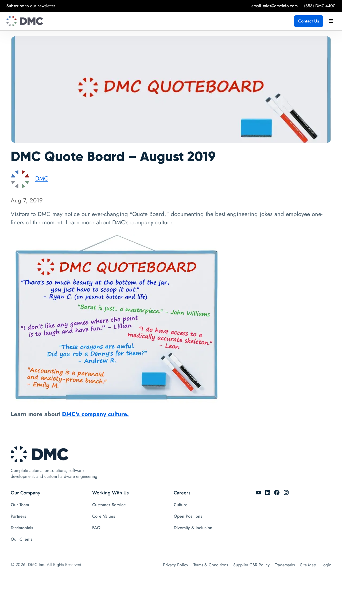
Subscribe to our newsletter (30, 6)
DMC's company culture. (95, 414)
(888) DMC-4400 (320, 6)
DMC (41, 178)
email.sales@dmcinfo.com (274, 6)
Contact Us (308, 21)
